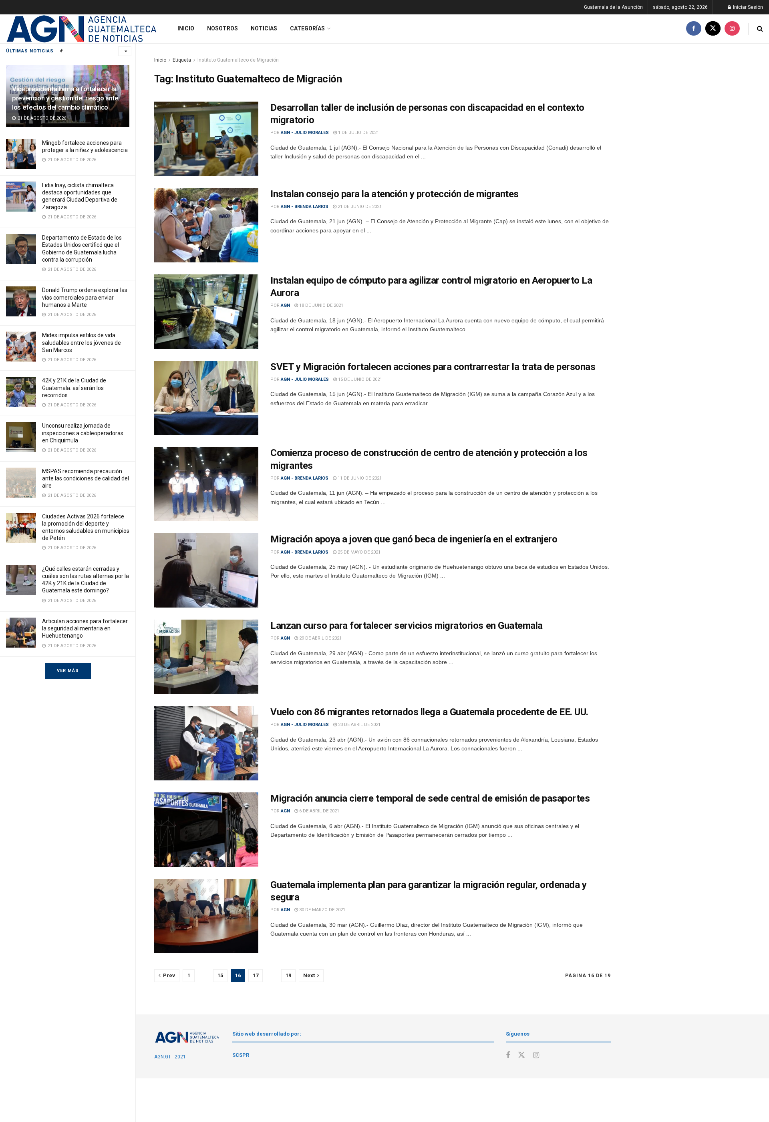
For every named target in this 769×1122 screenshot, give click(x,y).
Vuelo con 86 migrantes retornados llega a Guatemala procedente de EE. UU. (429, 712)
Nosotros (222, 28)
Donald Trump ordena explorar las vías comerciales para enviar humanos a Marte (84, 297)
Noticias (264, 28)
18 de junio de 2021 (320, 305)
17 (255, 975)
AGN (285, 305)
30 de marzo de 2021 (321, 909)
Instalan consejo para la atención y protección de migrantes (394, 194)
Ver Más (68, 670)
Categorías (307, 28)
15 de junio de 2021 (359, 379)
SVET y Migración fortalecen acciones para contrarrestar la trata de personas (433, 366)
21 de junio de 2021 (359, 206)
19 (288, 975)
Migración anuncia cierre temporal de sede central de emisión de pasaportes (430, 798)
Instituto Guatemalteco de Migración (238, 60)
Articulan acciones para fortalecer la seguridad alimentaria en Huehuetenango (85, 628)
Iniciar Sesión (747, 7)
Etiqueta (182, 60)
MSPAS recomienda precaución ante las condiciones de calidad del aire (85, 478)
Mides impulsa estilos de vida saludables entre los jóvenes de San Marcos (81, 342)
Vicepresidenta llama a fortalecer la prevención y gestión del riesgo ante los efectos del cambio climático (65, 98)
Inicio (185, 28)
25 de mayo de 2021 (358, 552)
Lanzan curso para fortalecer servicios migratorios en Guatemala (406, 625)
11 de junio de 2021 (359, 478)
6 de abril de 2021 (318, 811)
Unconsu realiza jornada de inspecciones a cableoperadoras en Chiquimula (82, 432)
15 (220, 975)
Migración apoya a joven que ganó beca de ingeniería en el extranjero (413, 539)
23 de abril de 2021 (358, 724)
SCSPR (240, 1055)
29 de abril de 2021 (320, 638)
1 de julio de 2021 (358, 132)
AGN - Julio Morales (305, 132)
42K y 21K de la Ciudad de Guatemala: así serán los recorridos (74, 387)
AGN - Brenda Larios (304, 206)
